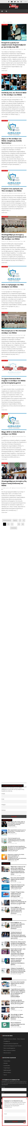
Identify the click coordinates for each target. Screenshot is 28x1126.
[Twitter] (15, 1)
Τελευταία (13, 527)
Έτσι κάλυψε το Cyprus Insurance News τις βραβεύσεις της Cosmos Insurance (17, 1017)
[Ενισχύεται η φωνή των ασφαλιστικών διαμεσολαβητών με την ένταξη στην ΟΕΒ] (14, 32)
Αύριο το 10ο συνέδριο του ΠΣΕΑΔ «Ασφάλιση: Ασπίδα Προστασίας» (11, 141)
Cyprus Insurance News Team (17, 49)
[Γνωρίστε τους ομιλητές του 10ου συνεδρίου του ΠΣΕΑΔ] (14, 178)
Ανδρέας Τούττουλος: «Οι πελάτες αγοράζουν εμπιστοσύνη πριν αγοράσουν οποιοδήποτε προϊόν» (17, 961)
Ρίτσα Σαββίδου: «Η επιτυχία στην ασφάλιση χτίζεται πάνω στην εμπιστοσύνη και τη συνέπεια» (17, 910)
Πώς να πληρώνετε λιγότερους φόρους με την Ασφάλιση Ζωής (18, 1024)
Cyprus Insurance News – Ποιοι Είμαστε (14, 1039)
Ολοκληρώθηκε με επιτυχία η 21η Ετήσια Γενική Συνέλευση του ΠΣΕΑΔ (13, 483)
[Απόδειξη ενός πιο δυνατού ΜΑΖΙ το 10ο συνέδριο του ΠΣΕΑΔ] (14, 82)
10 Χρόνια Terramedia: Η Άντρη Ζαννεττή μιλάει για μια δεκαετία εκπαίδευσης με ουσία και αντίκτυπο (18, 970)
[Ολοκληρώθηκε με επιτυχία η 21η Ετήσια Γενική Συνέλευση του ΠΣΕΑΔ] (14, 471)
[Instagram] (21, 1)
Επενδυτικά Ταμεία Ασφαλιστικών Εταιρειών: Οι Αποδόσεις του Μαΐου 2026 (18, 902)
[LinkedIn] (18, 1)
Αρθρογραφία (7, 1070)
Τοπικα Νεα (5, 24)
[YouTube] (11, 1)
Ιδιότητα (3, 810)
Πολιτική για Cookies (9, 1050)
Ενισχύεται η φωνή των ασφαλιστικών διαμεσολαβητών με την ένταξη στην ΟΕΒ (13, 45)
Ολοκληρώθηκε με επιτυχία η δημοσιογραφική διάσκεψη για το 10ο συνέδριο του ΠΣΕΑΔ (13, 237)
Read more (4, 70)
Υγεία (5, 1074)
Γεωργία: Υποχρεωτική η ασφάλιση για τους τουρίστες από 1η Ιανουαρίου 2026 (17, 894)
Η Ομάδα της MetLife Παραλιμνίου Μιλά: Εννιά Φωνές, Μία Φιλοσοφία (17, 1002)
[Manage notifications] (24, 1122)
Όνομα (3, 793)
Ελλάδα (6, 1063)
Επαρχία (3, 804)
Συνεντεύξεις (7, 1072)
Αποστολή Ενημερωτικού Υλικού (12, 1045)
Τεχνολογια (7, 1067)
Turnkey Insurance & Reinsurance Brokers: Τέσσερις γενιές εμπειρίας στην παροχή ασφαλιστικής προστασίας (18, 935)
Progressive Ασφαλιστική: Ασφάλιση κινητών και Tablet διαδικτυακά (18, 886)
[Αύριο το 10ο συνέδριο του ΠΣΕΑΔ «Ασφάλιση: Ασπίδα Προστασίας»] (14, 128)
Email (2, 799)
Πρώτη (15, 520)
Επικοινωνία (7, 1052)
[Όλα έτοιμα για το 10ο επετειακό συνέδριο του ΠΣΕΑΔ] (14, 320)
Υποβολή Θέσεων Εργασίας (11, 1043)
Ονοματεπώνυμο (8, 1107)
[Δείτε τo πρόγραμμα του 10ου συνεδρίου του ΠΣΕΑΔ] (14, 274)
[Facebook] (8, 1)
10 (18, 524)
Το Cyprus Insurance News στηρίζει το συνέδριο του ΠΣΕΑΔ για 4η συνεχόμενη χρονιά (13, 381)
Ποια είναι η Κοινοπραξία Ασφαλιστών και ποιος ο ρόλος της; (18, 879)
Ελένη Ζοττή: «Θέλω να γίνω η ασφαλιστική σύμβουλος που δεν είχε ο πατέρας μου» (19, 943)
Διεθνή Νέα (7, 1065)
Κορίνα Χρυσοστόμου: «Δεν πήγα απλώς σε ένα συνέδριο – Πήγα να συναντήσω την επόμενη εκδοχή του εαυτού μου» (18, 951)
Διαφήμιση (7, 1041)
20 (22, 524)
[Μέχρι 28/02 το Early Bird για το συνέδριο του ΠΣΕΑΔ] (14, 421)
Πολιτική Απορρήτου (9, 1048)
